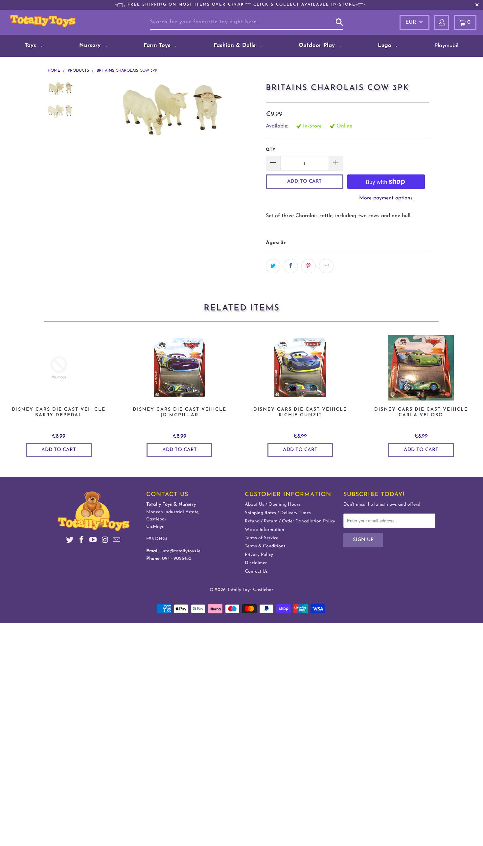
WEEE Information (264, 529)
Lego (385, 45)
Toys (31, 45)
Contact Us (256, 571)
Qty (270, 150)
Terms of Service (261, 538)
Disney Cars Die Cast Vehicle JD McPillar (180, 367)
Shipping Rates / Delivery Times (278, 513)
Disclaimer (256, 562)
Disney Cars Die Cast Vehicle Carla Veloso (421, 367)
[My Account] (442, 22)
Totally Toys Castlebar (250, 589)
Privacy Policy (259, 554)
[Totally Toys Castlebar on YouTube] (93, 541)
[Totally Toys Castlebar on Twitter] (70, 541)
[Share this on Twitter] (273, 266)
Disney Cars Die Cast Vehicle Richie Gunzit (300, 367)
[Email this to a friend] (326, 266)
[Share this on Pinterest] (308, 266)
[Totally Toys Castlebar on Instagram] (105, 541)
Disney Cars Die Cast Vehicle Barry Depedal (59, 367)
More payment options (386, 198)
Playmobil (446, 45)
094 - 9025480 (177, 558)
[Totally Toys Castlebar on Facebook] (81, 541)
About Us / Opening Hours (272, 504)
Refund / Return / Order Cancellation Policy (290, 521)
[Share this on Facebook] (291, 266)
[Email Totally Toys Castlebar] (117, 541)
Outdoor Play (318, 45)
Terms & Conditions (265, 546)
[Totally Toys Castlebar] (45, 21)
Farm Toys (158, 45)
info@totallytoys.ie (180, 551)
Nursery (91, 45)
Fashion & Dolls (236, 45)
